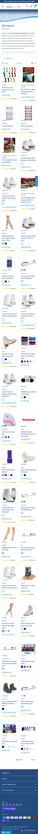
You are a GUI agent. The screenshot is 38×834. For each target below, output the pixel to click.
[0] (34, 6)
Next (32, 759)
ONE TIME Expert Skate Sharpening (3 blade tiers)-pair (28, 91)
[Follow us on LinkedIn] (20, 804)
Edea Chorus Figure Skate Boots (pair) (8, 355)
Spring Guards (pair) (27, 126)
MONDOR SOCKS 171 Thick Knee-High (9, 549)
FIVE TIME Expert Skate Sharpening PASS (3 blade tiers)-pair (28, 200)
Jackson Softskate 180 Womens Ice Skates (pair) (9, 586)
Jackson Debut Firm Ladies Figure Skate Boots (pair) (8, 510)
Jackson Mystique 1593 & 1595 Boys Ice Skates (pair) (9, 703)
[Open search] (27, 6)
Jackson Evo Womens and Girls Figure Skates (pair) (9, 198)
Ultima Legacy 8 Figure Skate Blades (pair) (28, 277)
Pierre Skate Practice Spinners (8, 471)
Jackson (23, 155)
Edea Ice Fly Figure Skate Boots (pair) (28, 471)
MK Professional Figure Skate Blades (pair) (28, 549)
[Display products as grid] (32, 63)
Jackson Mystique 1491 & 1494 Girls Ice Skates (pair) (28, 238)
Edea (3, 351)
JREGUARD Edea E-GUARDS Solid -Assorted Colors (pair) (28, 434)
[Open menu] (3, 6)
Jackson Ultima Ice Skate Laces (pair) (7, 277)
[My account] (31, 6)
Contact (7, 832)
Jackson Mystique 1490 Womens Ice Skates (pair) (28, 159)
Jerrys (23, 351)
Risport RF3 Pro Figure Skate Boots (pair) (27, 624)
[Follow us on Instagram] (10, 804)
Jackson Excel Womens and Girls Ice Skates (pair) (28, 316)
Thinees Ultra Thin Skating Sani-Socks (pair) (8, 90)
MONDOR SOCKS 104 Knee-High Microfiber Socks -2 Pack (8, 238)
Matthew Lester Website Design (16, 829)
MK (21, 545)
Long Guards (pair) (7, 126)
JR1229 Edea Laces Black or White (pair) (28, 393)
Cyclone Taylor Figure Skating (27, 86)
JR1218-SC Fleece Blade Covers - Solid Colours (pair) (28, 356)
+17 (14, 746)
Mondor (4, 233)
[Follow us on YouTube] (13, 804)
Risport (23, 621)
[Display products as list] (35, 63)
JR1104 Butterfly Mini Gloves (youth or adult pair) (27, 743)
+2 (33, 749)
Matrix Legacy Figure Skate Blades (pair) (27, 702)
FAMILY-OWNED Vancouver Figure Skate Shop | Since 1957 (19, 1)
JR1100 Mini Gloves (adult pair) (9, 742)
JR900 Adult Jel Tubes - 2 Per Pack (28, 586)
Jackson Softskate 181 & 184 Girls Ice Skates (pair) (9, 315)
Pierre (4, 467)
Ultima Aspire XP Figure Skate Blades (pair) (28, 509)
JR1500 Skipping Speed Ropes (28, 662)
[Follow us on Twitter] (6, 804)
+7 (33, 361)
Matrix (23, 699)
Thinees (4, 85)
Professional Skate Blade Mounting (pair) (9, 161)
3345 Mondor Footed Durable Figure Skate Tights (8, 626)
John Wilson (5, 659)
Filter (6, 63)
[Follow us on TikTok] (17, 804)
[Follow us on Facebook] (3, 804)
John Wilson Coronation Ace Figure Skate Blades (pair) (9, 663)
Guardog (4, 123)
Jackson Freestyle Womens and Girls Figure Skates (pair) (9, 394)
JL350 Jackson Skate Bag (8, 433)
